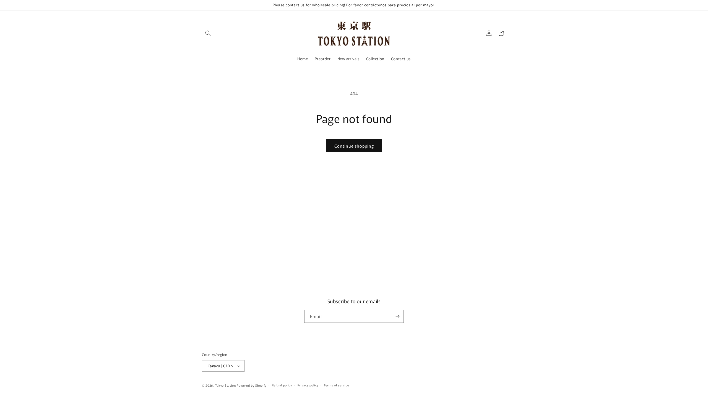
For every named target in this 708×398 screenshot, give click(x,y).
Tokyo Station (226, 385)
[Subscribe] (397, 316)
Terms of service (336, 385)
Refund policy (282, 385)
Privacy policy (308, 385)
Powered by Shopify (251, 385)
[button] (208, 33)
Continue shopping (354, 146)
